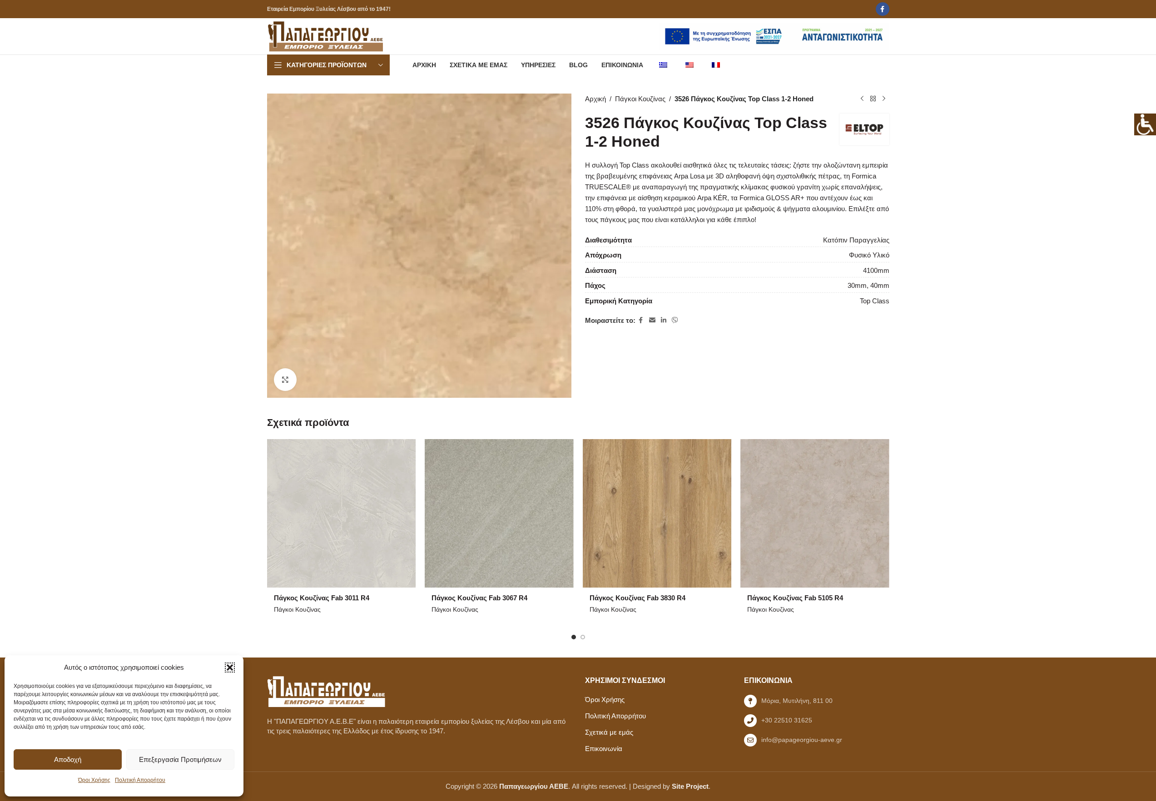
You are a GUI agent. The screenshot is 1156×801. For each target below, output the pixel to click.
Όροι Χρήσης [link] (94, 780)
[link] (1145, 124)
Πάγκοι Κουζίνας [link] (640, 99)
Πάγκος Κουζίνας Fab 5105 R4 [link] (795, 598)
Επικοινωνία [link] (603, 748)
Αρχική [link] (595, 99)
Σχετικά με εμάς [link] (609, 732)
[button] (229, 667)
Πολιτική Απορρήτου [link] (140, 780)
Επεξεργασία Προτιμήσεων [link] (180, 759)
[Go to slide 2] (582, 637)
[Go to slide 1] (573, 637)
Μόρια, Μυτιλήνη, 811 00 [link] (797, 700)
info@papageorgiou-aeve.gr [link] (801, 739)
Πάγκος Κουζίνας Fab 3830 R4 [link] (637, 598)
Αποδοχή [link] (67, 759)
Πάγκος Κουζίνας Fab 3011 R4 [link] (321, 598)
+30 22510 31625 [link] (786, 720)
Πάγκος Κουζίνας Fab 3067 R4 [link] (479, 598)
